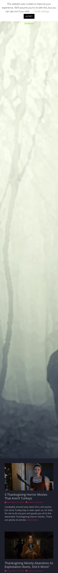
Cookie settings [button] (41, 11)
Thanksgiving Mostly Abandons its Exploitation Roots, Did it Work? (29, 565)
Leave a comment (35, 502)
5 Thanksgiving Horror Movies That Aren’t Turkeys (26, 496)
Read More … (33, 519)
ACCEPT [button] (29, 16)
